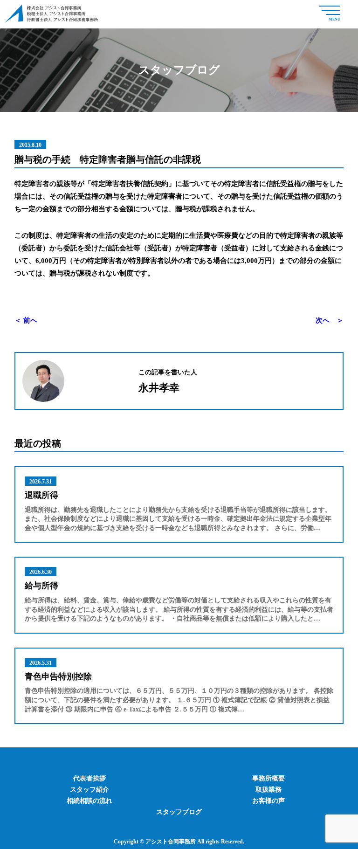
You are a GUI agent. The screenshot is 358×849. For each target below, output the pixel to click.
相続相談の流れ (89, 800)
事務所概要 (268, 778)
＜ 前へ (25, 320)
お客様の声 (268, 800)
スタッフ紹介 (89, 789)
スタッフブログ (179, 811)
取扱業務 (268, 789)
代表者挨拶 (89, 778)
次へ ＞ (330, 320)
